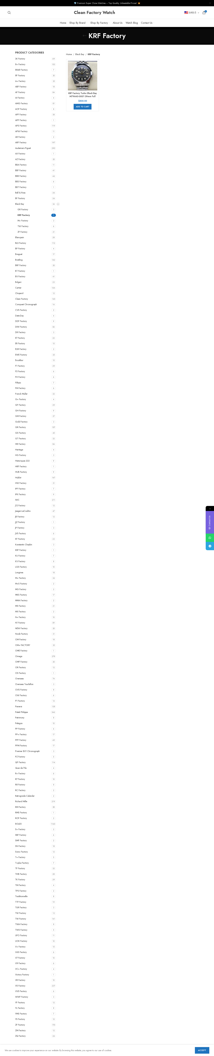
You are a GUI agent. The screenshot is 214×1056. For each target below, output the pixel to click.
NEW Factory (21, 628)
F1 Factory (20, 365)
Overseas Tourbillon (24, 684)
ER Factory (20, 343)
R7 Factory (20, 779)
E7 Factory (20, 338)
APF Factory (20, 114)
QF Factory (20, 762)
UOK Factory (21, 941)
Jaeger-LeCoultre (22, 511)
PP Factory (20, 728)
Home (69, 54)
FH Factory (20, 377)
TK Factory (20, 879)
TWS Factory (21, 929)
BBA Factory (20, 164)
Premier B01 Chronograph (27, 751)
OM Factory (20, 639)
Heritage (19, 449)
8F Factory (20, 75)
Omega (18, 656)
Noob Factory (21, 633)
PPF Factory (20, 740)
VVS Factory (21, 991)
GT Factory (20, 438)
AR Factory (20, 137)
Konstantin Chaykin (23, 544)
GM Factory (20, 416)
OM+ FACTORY (22, 645)
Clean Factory (21, 298)
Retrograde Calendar (25, 795)
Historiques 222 (22, 460)
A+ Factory (20, 81)
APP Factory (20, 120)
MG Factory (20, 589)
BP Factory (20, 248)
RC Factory (20, 790)
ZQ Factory (20, 1035)
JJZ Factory (20, 522)
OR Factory (20, 667)
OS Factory (20, 673)
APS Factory (20, 125)
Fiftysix (18, 382)
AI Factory (19, 97)
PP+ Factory (20, 734)
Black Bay (19, 204)
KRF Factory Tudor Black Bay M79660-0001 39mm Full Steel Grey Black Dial (82, 96)
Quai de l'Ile (20, 768)
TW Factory (23, 226)
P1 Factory (20, 700)
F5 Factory (20, 371)
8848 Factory (21, 69)
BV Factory (20, 276)
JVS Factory (20, 533)
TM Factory (20, 885)
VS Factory (20, 985)
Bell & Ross (20, 192)
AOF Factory (21, 109)
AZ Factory (20, 159)
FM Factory (20, 388)
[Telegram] (210, 546)
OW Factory (21, 695)
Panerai (18, 706)
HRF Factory (20, 466)
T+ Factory (20, 857)
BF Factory (20, 198)
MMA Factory (21, 600)
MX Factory (20, 611)
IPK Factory (20, 494)
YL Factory (20, 1008)
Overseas (19, 678)
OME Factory (21, 650)
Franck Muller (21, 393)
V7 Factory (20, 957)
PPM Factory (21, 745)
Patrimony (19, 717)
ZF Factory (22, 231)
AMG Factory (21, 103)
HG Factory (20, 455)
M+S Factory (21, 583)
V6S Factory (21, 952)
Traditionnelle (21, 896)
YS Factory (20, 1019)
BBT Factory (20, 187)
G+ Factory (20, 399)
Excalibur (19, 360)
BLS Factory (20, 243)
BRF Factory (20, 265)
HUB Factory (21, 471)
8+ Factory (20, 64)
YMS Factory (21, 1013)
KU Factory (20, 555)
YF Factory (20, 1002)
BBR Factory (20, 176)
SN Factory (20, 846)
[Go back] (85, 36)
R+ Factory (20, 773)
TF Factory (20, 868)
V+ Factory (20, 946)
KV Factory (20, 561)
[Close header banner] (210, 3)
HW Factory (20, 483)
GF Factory (20, 404)
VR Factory (20, 980)
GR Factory (23, 209)
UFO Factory (21, 935)
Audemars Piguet (23, 148)
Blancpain (19, 237)
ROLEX (18, 823)
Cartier (18, 287)
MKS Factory (21, 594)
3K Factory (20, 58)
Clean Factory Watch (94, 12)
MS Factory (20, 605)
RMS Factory (21, 812)
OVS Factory (21, 689)
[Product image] (82, 75)
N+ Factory (20, 617)
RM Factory (20, 807)
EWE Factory (21, 354)
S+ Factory (20, 829)
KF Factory (20, 538)
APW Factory (21, 131)
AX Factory (20, 153)
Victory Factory (22, 974)
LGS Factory (21, 566)
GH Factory (20, 410)
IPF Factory (20, 488)
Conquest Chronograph (26, 304)
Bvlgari (18, 282)
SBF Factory (20, 835)
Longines (19, 572)
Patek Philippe (21, 712)
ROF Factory (21, 818)
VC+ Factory (21, 968)
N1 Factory (20, 622)
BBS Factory (20, 181)
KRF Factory (24, 215)
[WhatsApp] (210, 538)
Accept (202, 1050)
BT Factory (20, 271)
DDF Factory (21, 321)
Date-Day (19, 315)
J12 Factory (20, 505)
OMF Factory (21, 661)
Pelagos (18, 723)
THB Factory (21, 874)
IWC (17, 499)
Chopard (19, 293)
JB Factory (19, 516)
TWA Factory (21, 924)
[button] (82, 107)
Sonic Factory (21, 851)
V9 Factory (20, 963)
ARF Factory (20, 142)
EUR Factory (20, 349)
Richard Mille (21, 801)
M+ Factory (23, 220)
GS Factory (20, 432)
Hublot (18, 477)
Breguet (18, 254)
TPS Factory (20, 890)
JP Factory (19, 527)
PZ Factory (20, 756)
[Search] (9, 12)
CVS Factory (21, 310)
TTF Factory (20, 902)
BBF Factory (20, 170)
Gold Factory (21, 421)
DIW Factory (21, 326)
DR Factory (20, 332)
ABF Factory (20, 86)
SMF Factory (21, 840)
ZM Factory (20, 1030)
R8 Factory (20, 784)
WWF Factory (21, 996)
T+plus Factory (22, 862)
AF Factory (20, 92)
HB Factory (20, 444)
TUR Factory (20, 907)
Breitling (19, 259)
